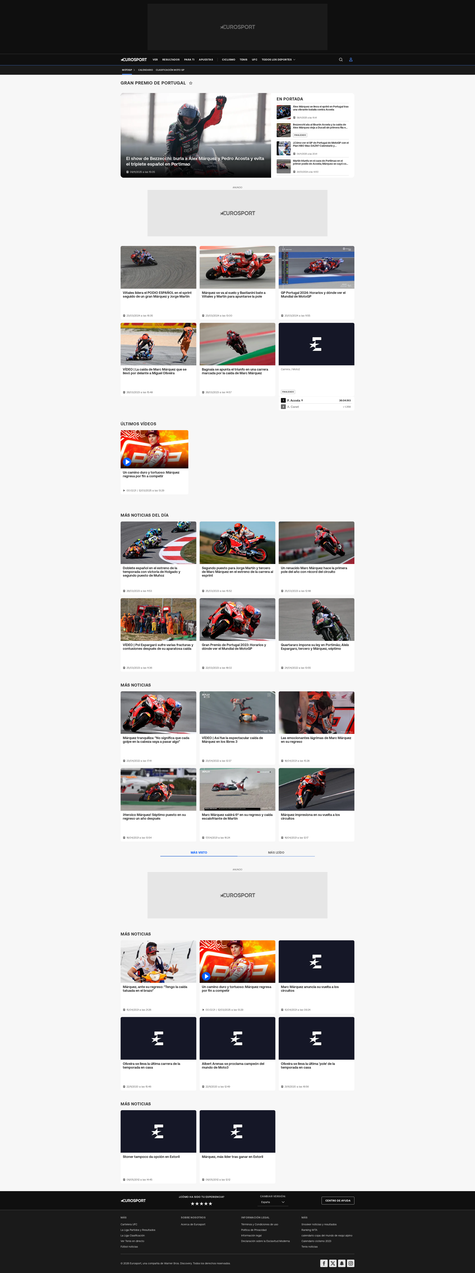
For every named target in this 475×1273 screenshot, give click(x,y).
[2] (197, 1203)
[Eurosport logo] (134, 59)
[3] (201, 1203)
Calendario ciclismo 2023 (316, 1241)
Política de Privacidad (253, 1229)
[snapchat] (341, 1263)
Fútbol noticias (129, 1246)
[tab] (199, 852)
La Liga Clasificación (133, 1235)
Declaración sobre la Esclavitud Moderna (265, 1241)
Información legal (251, 1235)
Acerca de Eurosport (193, 1224)
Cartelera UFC (129, 1224)
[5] (210, 1203)
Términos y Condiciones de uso (259, 1224)
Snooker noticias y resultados (319, 1224)
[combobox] (273, 1202)
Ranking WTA (309, 1229)
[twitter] (333, 1263)
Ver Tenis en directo (132, 1241)
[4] (206, 1203)
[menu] (340, 59)
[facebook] (324, 1263)
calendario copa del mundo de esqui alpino (327, 1235)
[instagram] (350, 1263)
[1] (192, 1203)
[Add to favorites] (191, 83)
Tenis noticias (310, 1246)
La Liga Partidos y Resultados (138, 1229)
